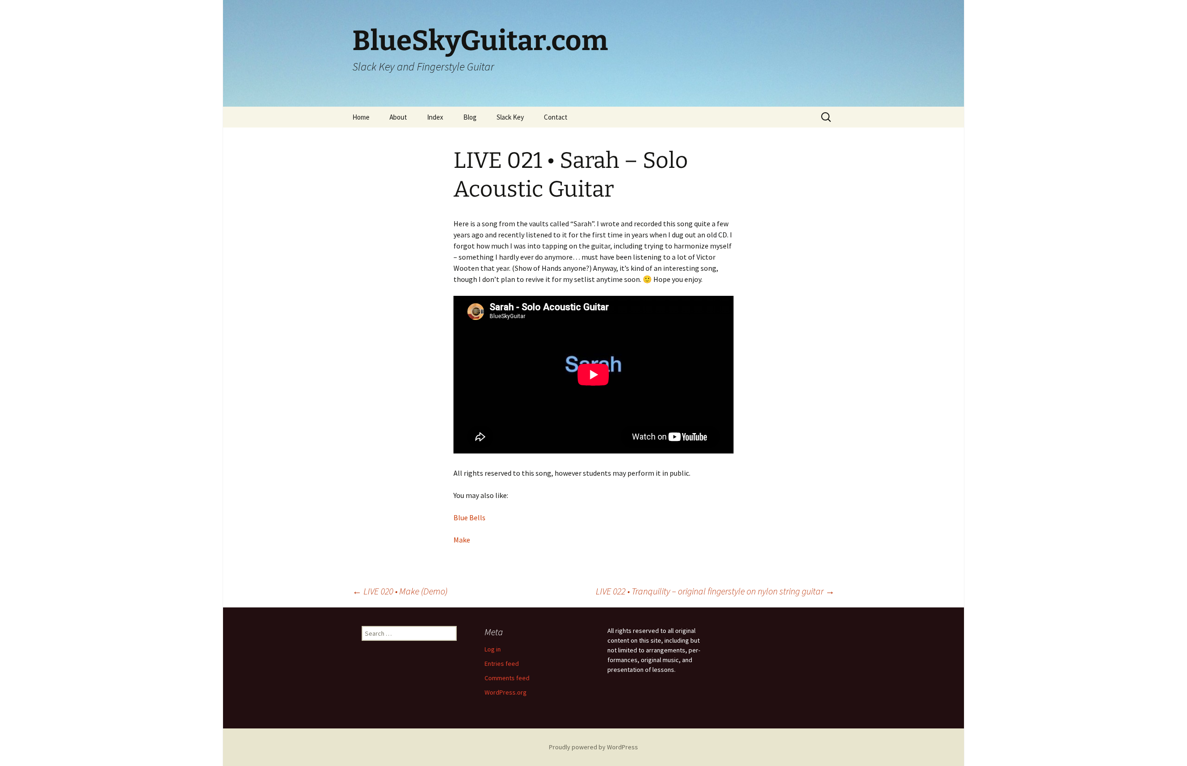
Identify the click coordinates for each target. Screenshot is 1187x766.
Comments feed (507, 678)
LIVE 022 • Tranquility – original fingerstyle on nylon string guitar (715, 591)
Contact (556, 117)
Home (361, 117)
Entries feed (502, 663)
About (398, 117)
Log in (493, 649)
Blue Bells (469, 517)
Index (435, 117)
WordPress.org (506, 692)
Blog (470, 117)
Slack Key (510, 117)
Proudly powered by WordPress (593, 747)
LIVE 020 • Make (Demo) (399, 591)
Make (461, 539)
